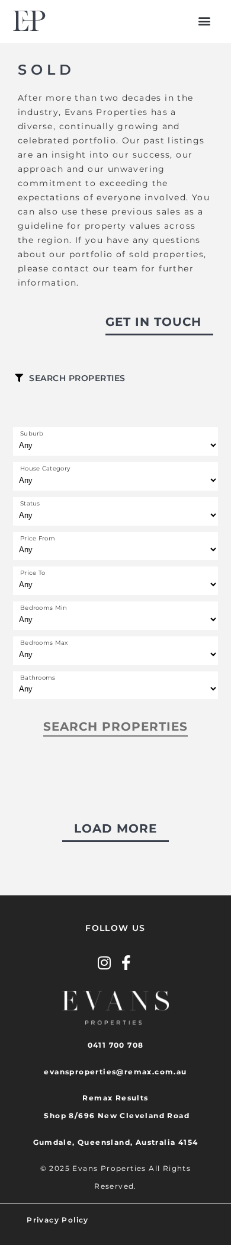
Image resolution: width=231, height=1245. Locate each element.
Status (30, 504)
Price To (32, 573)
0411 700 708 (116, 1045)
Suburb (32, 434)
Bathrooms (38, 678)
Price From (37, 539)
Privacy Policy (58, 1219)
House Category (45, 469)
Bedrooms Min (44, 608)
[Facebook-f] (126, 962)
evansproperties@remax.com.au (115, 1071)
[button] (204, 21)
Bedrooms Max (44, 643)
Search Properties (77, 378)
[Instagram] (104, 962)
